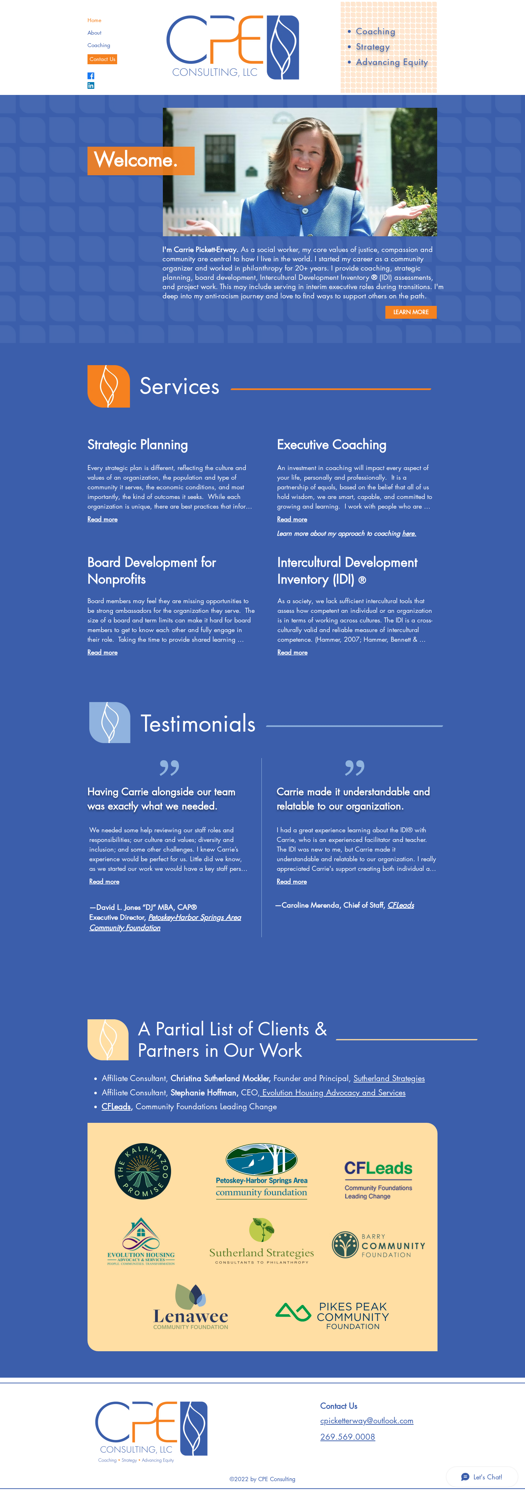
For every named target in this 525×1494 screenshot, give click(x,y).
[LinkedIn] (91, 85)
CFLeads (116, 1106)
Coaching (99, 45)
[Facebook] (91, 75)
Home (94, 20)
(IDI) (386, 277)
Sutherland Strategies (389, 1078)
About (94, 32)
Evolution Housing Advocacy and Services (333, 1092)
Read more (103, 519)
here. (409, 533)
